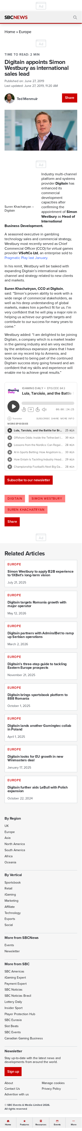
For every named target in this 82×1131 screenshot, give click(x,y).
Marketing (11, 900)
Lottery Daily (13, 1001)
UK (7, 825)
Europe (25, 31)
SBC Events (13, 1032)
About (9, 1083)
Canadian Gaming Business (24, 1038)
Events (9, 945)
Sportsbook (13, 882)
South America (15, 850)
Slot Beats (12, 1026)
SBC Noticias (13, 989)
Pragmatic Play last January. (26, 257)
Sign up (13, 1071)
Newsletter (12, 951)
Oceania (10, 862)
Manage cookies (53, 1083)
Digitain (14, 498)
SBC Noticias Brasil (18, 995)
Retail (8, 888)
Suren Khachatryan (26, 509)
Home (10, 31)
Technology (13, 913)
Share (69, 97)
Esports (10, 918)
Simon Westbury (47, 498)
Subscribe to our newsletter (28, 480)
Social (9, 925)
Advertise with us (17, 1094)
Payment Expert (16, 983)
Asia (7, 837)
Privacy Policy (51, 1088)
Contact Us (12, 1088)
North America (15, 844)
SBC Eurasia (13, 1020)
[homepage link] (16, 17)
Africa (8, 856)
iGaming (10, 894)
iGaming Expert (15, 977)
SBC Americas (14, 971)
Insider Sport (13, 1008)
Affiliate (10, 906)
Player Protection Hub (20, 1014)
